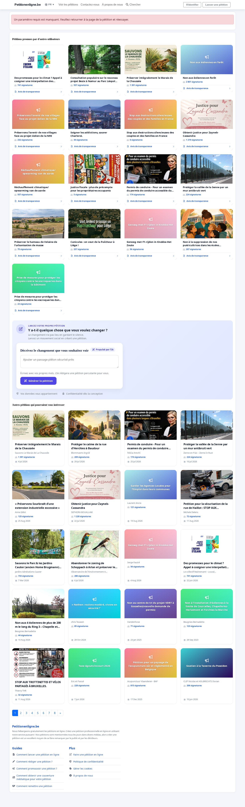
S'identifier (192, 4)
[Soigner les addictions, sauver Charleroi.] (94, 125)
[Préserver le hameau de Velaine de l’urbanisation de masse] (38, 234)
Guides (17, 748)
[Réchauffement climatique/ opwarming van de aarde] (38, 179)
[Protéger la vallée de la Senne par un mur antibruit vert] (207, 179)
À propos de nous (112, 4)
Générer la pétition (40, 380)
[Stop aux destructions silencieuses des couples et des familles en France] (150, 125)
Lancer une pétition (216, 4)
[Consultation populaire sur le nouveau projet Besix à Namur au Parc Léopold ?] (94, 70)
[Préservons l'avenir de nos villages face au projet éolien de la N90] (38, 125)
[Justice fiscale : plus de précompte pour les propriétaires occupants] (94, 179)
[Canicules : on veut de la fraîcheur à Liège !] (94, 234)
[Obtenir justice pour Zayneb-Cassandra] (207, 125)
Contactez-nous (90, 4)
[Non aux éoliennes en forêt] (207, 68)
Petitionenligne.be (27, 4)
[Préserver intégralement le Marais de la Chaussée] (150, 70)
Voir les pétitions (68, 4)
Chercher (135, 4)
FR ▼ (51, 4)
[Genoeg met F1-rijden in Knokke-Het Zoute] (150, 234)
